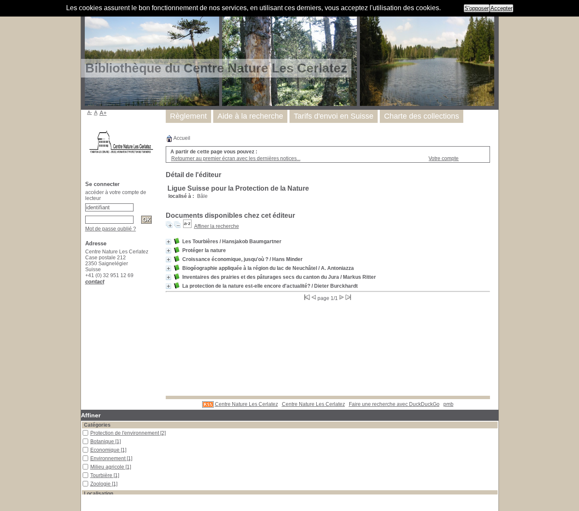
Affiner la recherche (216, 226)
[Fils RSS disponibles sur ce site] (208, 404)
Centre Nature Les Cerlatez (246, 404)
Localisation (98, 494)
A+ (103, 113)
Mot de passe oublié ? (110, 229)
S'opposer (477, 8)
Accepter (501, 8)
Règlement (188, 116)
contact (94, 281)
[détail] (168, 241)
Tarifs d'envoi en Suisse (333, 116)
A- (89, 112)
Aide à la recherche (250, 116)
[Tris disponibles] (187, 226)
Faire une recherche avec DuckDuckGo (394, 404)
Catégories (97, 425)
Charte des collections (421, 116)
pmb (448, 404)
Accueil (181, 138)
